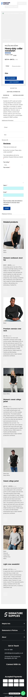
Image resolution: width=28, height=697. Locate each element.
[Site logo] (5, 3)
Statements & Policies (10, 630)
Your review (6, 167)
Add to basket (10, 78)
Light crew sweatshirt (11, 564)
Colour (7, 66)
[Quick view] (5, 295)
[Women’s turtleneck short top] (13, 237)
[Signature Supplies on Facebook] (7, 668)
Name (5, 185)
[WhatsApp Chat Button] (23, 693)
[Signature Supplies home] (13, 614)
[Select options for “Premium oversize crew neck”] (5, 362)
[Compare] (5, 255)
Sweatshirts (11, 44)
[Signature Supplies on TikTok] (19, 668)
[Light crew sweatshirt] (13, 537)
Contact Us (22, 3)
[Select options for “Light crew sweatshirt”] (5, 594)
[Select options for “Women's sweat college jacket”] (5, 442)
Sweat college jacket (11, 481)
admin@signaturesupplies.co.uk (14, 653)
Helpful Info (6, 623)
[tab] (13, 88)
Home (6, 44)
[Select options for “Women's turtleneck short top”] (5, 291)
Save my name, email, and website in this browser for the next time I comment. (12, 202)
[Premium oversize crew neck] (13, 309)
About (4, 637)
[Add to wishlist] (5, 288)
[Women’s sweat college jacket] (13, 380)
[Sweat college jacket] (13, 460)
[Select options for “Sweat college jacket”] (5, 520)
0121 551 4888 (9, 649)
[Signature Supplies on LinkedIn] (15, 668)
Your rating (6, 162)
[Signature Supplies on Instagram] (11, 668)
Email (5, 192)
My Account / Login (11, 6)
